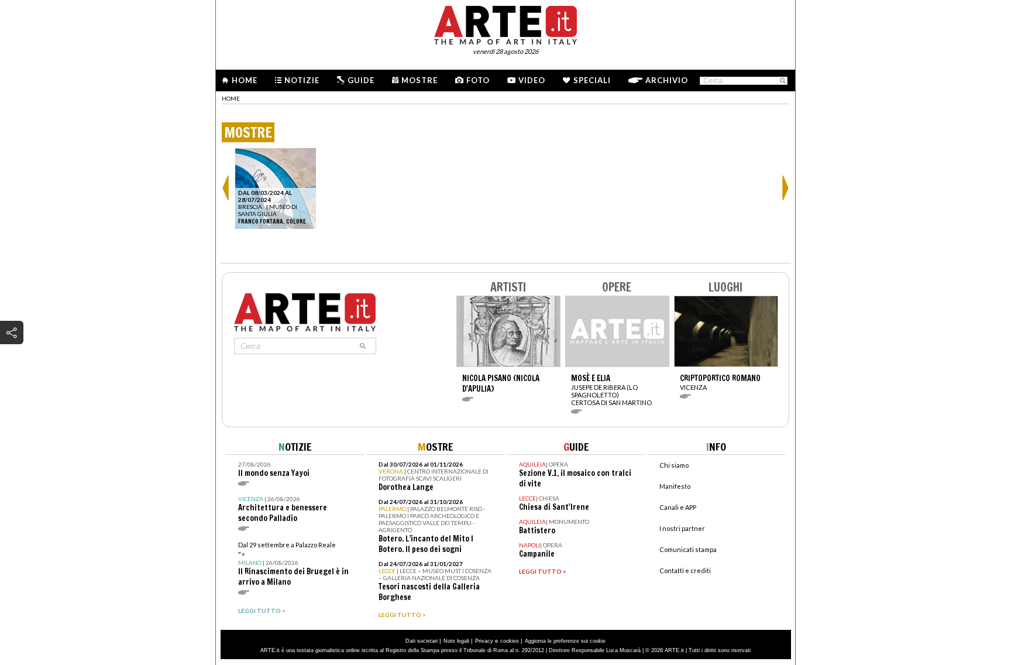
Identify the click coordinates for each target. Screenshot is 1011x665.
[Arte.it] (505, 23)
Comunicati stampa (688, 549)
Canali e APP (677, 507)
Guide (361, 80)
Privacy (484, 641)
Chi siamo (674, 465)
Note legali (456, 641)
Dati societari (421, 641)
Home (244, 80)
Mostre (419, 80)
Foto (478, 80)
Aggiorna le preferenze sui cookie (565, 641)
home (231, 98)
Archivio (666, 80)
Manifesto (674, 486)
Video (531, 80)
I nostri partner (682, 528)
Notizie (301, 80)
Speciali (592, 80)
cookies (509, 641)
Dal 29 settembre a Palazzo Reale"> (293, 564)
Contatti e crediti (685, 570)
